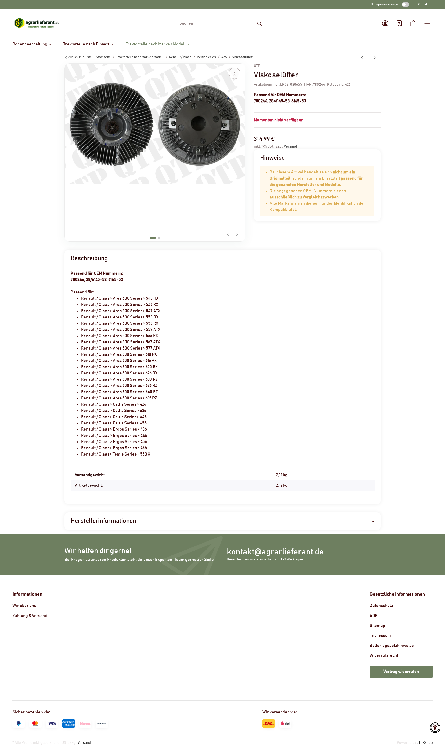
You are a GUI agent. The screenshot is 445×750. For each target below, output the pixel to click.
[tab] (153, 238)
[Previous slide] (228, 234)
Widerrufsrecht (384, 655)
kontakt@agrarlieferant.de (275, 552)
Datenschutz (381, 606)
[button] (385, 23)
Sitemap (377, 626)
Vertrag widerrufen (401, 671)
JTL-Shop (425, 743)
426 (347, 84)
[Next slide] (236, 234)
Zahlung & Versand (29, 616)
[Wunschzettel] (399, 23)
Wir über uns (24, 606)
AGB (373, 616)
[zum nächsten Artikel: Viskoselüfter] (374, 57)
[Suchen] (259, 23)
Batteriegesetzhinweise (392, 646)
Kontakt (423, 4)
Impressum (380, 635)
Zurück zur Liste (80, 57)
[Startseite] (36, 23)
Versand (290, 146)
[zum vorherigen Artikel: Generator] (362, 57)
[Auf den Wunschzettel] (234, 73)
